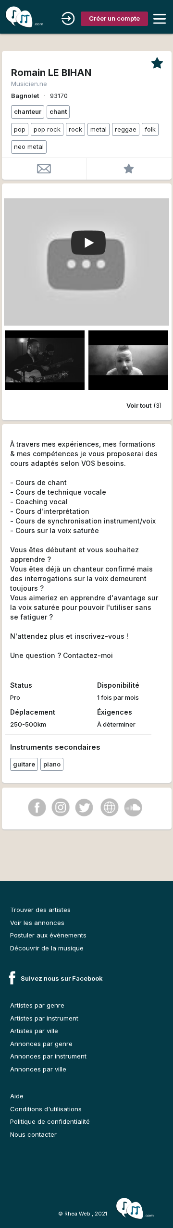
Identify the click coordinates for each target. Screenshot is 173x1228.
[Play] (88, 243)
